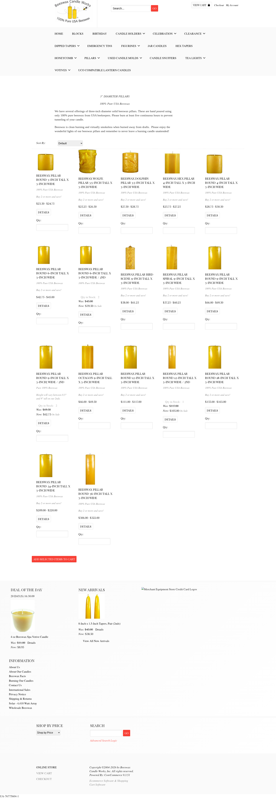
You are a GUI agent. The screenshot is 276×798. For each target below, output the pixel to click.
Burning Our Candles (21, 680)
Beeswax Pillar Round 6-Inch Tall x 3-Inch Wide (52, 273)
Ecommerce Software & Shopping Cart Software (108, 782)
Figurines (128, 46)
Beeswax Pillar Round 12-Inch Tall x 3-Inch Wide (137, 377)
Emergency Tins (99, 46)
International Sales (19, 690)
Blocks (77, 33)
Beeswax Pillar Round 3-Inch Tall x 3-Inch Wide (52, 179)
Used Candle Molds (123, 58)
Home (59, 33)
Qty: (38, 220)
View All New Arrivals (96, 641)
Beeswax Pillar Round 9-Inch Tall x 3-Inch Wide (221, 278)
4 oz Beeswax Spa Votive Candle (29, 637)
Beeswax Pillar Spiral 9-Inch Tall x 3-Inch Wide (179, 278)
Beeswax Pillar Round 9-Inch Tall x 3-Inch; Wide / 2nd (52, 377)
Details (31, 642)
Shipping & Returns (20, 699)
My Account (232, 5)
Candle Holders (128, 33)
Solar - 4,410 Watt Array (23, 703)
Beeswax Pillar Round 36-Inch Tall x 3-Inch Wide (95, 493)
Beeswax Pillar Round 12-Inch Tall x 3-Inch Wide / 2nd (179, 377)
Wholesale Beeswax (20, 708)
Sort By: (41, 143)
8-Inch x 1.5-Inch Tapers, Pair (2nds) (99, 623)
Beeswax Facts (17, 676)
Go (155, 8)
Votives (61, 70)
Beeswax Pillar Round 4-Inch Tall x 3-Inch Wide (221, 182)
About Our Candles (20, 671)
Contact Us (15, 685)
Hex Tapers (184, 46)
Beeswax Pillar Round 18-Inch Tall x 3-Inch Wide (222, 377)
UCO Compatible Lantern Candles (104, 70)
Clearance (193, 33)
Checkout (219, 5)
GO (127, 733)
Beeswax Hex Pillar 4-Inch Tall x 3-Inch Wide (179, 182)
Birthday (99, 33)
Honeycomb (64, 58)
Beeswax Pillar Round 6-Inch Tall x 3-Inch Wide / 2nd (94, 273)
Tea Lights (193, 58)
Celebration (163, 33)
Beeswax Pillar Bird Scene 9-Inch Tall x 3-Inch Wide (137, 278)
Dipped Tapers (65, 46)
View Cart (200, 5)
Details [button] (43, 212)
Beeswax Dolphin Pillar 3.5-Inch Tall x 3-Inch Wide (137, 182)
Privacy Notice (17, 694)
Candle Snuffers (163, 58)
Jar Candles (157, 46)
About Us (14, 667)
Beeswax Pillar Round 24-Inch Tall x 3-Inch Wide (53, 486)
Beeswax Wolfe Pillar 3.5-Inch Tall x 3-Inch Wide (95, 182)
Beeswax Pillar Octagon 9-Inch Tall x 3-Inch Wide (95, 377)
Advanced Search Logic (103, 740)
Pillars (90, 58)
